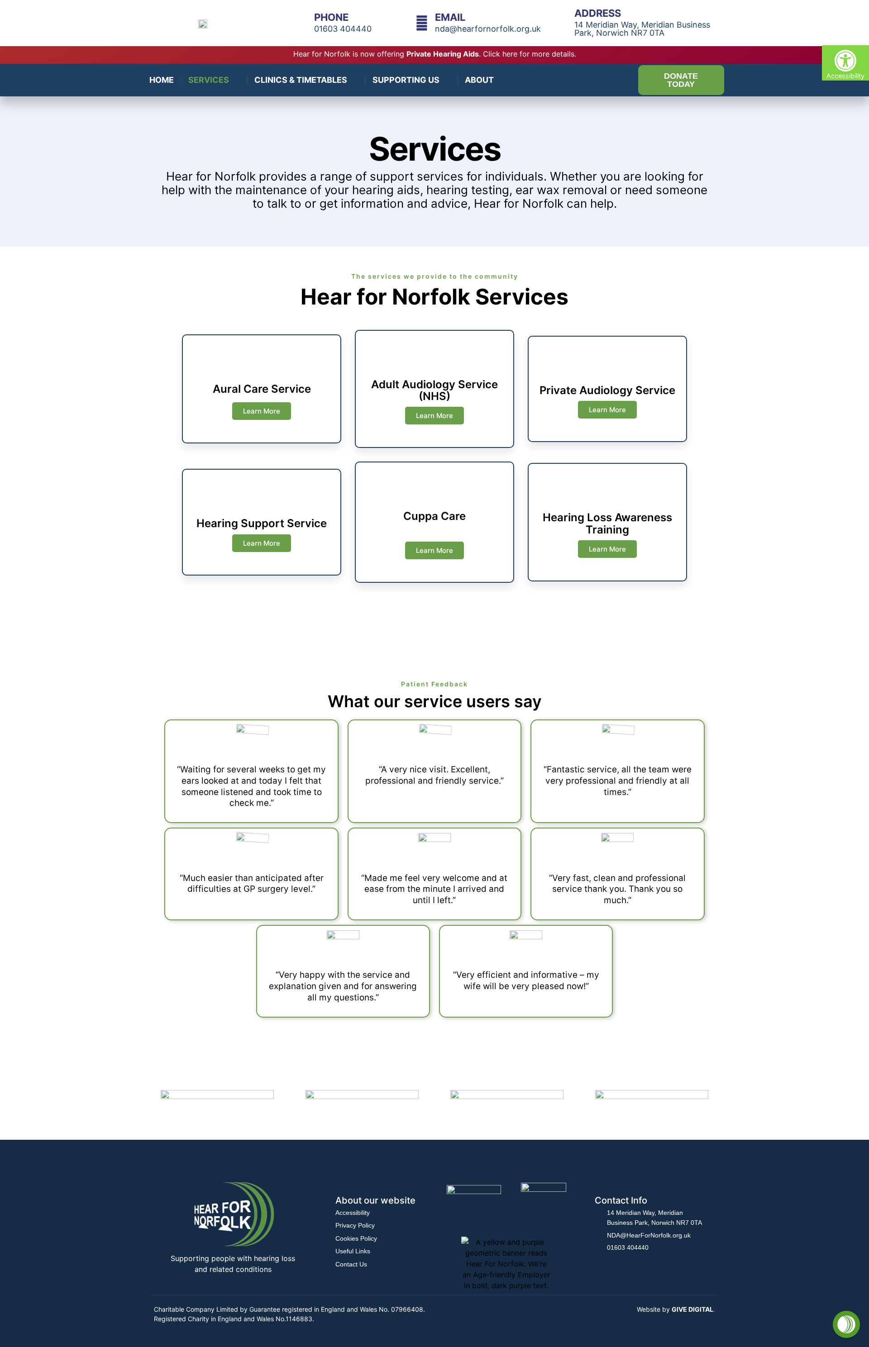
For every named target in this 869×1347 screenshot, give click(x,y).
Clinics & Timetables (300, 80)
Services (208, 80)
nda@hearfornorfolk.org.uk (488, 28)
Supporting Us (405, 80)
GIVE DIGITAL (693, 1309)
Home (161, 80)
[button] (845, 63)
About (479, 80)
